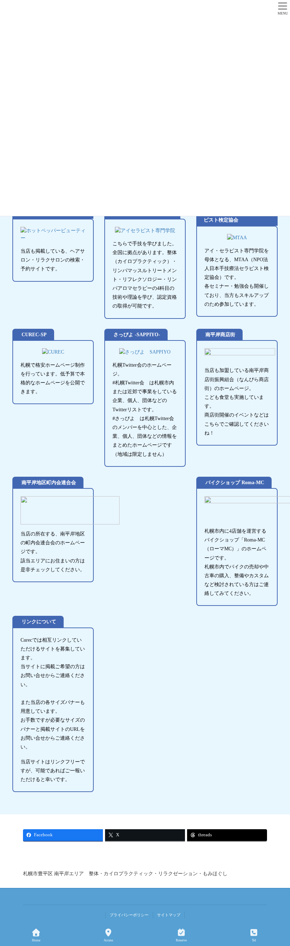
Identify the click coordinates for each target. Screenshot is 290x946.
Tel (254, 940)
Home (36, 940)
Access (108, 940)
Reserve (181, 940)
